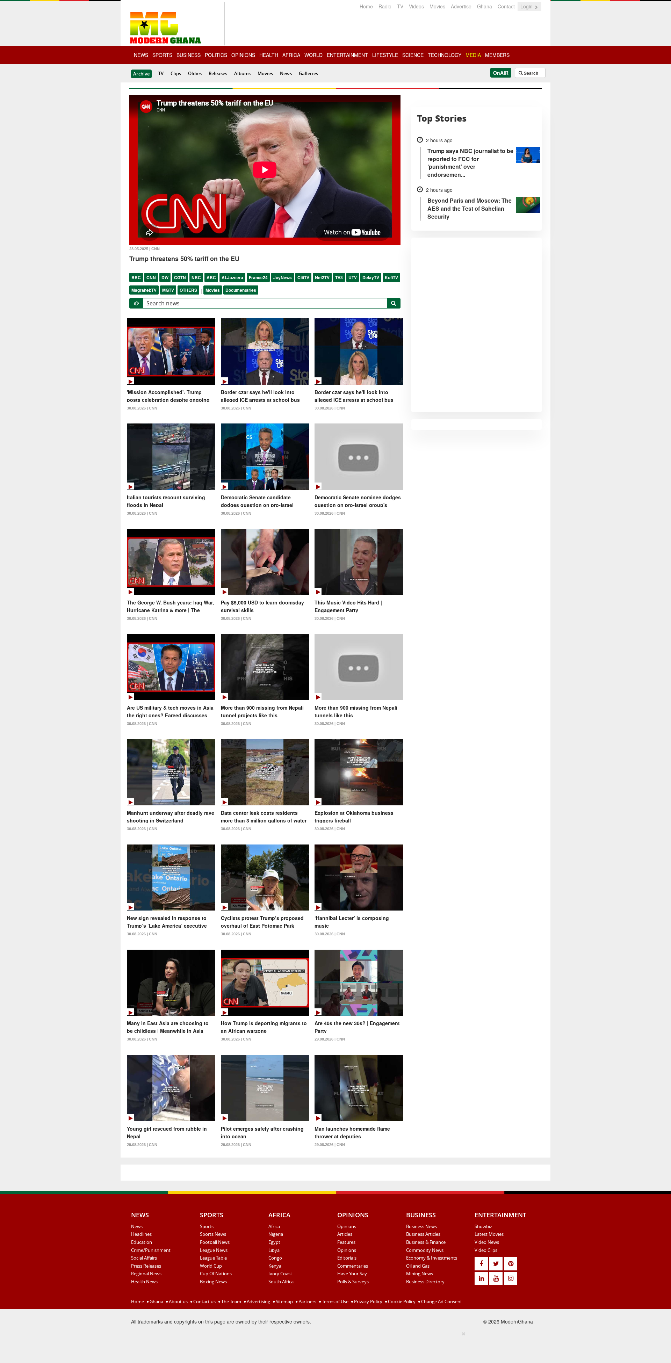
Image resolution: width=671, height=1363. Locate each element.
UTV (352, 277)
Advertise (461, 6)
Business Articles (423, 1234)
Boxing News (213, 1281)
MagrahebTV (144, 290)
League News (214, 1250)
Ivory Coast (280, 1273)
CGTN (180, 277)
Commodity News (424, 1250)
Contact (506, 6)
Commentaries (352, 1266)
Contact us (204, 1301)
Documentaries (240, 290)
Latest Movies (489, 1234)
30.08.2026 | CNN (142, 408)
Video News (487, 1242)
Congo (275, 1258)
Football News (215, 1242)
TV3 (339, 277)
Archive (141, 74)
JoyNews (282, 277)
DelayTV (370, 277)
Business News (421, 1226)
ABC (211, 277)
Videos (416, 6)
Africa (274, 1226)
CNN (151, 277)
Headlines (141, 1234)
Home (366, 6)
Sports (207, 1226)
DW (164, 277)
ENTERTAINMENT (347, 54)
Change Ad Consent (441, 1301)
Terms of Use (334, 1301)
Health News (144, 1281)
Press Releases (146, 1266)
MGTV (168, 290)
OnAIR (500, 72)
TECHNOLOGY (444, 54)
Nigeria (275, 1234)
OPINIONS (243, 54)
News (286, 73)
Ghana (484, 6)
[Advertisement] (333, 1346)
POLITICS (216, 54)
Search (530, 73)
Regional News (146, 1273)
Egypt (274, 1242)
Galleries (308, 73)
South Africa (281, 1281)
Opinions (346, 1226)
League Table (213, 1258)
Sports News (213, 1234)
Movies (437, 6)
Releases (218, 73)
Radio (384, 6)
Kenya (274, 1266)
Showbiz (483, 1226)
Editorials (346, 1258)
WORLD (313, 54)
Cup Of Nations (216, 1273)
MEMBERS (497, 54)
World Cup (211, 1266)
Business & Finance (426, 1242)
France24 (258, 277)
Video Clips (486, 1250)
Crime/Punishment (151, 1250)
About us (178, 1301)
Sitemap (284, 1301)
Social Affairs (144, 1258)
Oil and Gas (418, 1266)
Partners (306, 1301)
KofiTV (391, 277)
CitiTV (303, 277)
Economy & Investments (431, 1258)
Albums (242, 73)
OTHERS (188, 290)
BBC (136, 277)
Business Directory (425, 1281)
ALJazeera (232, 277)
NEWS (141, 54)
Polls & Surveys (353, 1281)
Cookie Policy (401, 1301)
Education (141, 1242)
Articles (344, 1234)
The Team (230, 1301)
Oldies (195, 73)
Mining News (419, 1273)
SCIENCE (413, 54)
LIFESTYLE (385, 54)
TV (400, 6)
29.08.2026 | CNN (330, 1039)
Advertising (258, 1301)
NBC (196, 277)
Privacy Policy (367, 1301)
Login (527, 6)
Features (346, 1242)
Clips (176, 73)
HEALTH (268, 54)
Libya (274, 1250)
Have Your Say (352, 1273)
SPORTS (162, 54)
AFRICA (291, 54)
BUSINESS (188, 54)
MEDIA (473, 54)
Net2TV (322, 277)
